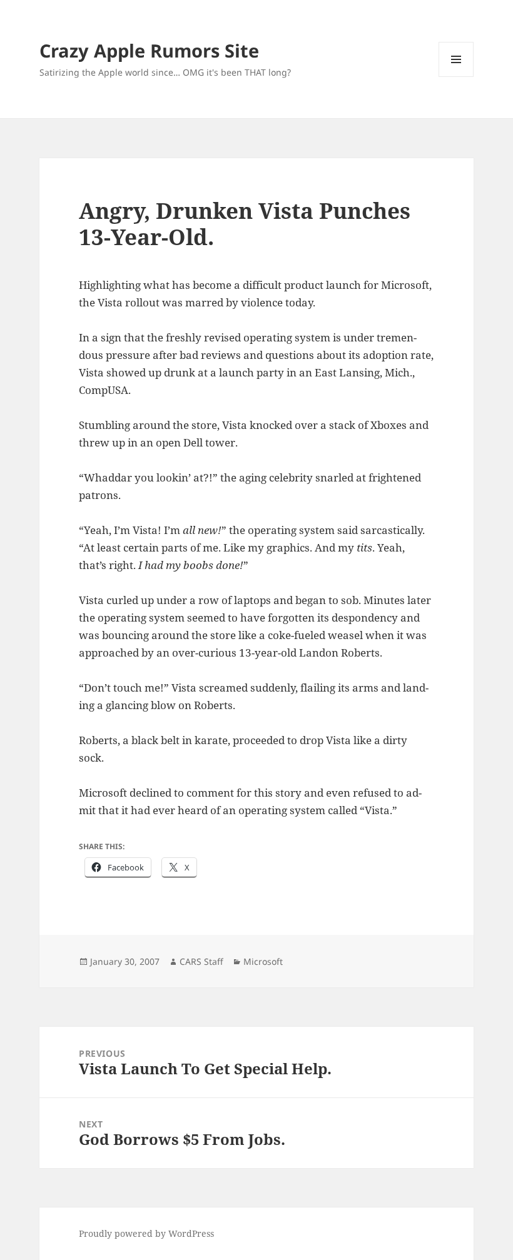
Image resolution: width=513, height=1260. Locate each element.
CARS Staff (201, 961)
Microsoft (263, 961)
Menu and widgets (456, 76)
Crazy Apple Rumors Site (149, 50)
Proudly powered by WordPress (146, 1233)
